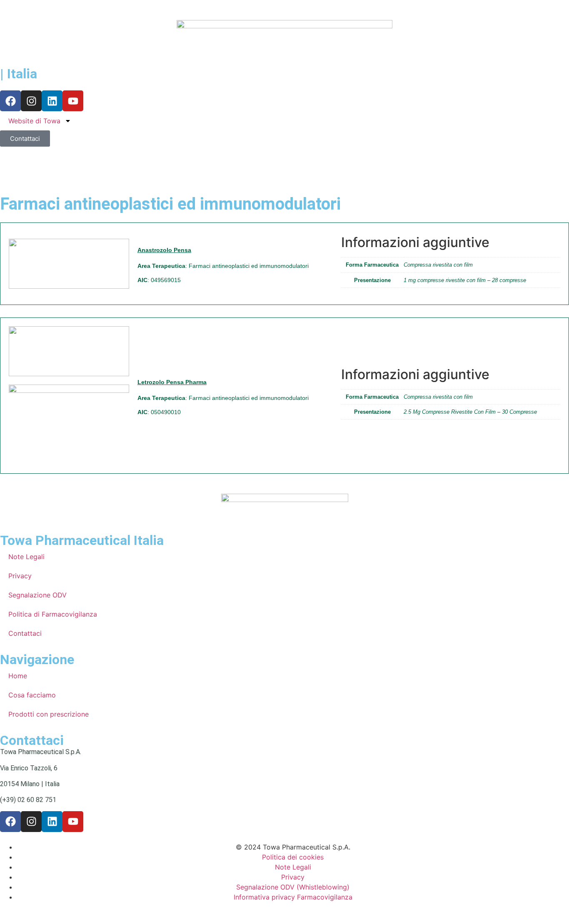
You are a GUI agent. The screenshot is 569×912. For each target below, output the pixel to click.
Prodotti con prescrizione (48, 714)
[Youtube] (72, 100)
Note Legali (26, 556)
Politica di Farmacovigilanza (52, 614)
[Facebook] (10, 100)
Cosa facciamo (32, 695)
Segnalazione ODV (37, 595)
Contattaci (25, 633)
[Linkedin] (52, 100)
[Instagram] (31, 100)
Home (17, 676)
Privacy (20, 576)
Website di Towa (34, 121)
